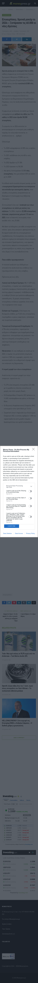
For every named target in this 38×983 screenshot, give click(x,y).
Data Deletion (7, 533)
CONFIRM (11, 526)
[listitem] (19, 486)
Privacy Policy (30, 533)
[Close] (34, 450)
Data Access (19, 533)
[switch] (30, 491)
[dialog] (19, 491)
